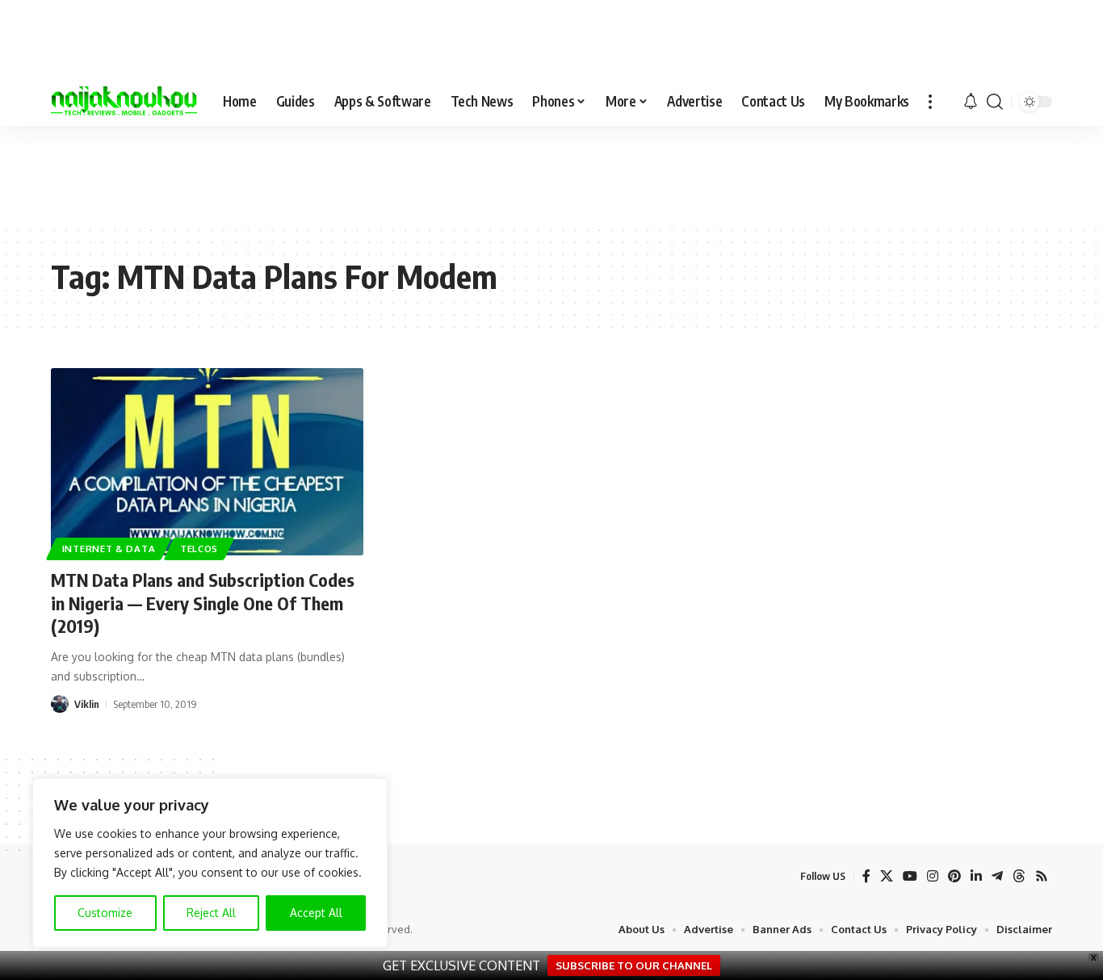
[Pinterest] (954, 876)
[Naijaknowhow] (124, 101)
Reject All (211, 912)
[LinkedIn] (976, 876)
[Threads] (1019, 876)
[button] (930, 101)
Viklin (86, 703)
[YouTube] (910, 876)
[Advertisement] (551, 174)
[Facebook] (866, 876)
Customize (105, 912)
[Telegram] (997, 876)
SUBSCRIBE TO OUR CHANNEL (634, 965)
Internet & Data (109, 548)
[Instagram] (932, 876)
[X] (886, 876)
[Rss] (1041, 876)
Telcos (199, 548)
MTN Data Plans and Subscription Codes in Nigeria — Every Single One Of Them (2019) (202, 602)
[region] (210, 863)
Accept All (316, 912)
